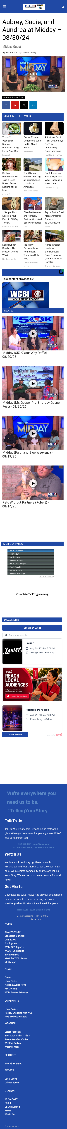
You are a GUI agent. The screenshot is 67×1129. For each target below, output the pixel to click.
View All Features (13, 1063)
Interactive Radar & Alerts (18, 1035)
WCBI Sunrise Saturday (16, 992)
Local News (11, 981)
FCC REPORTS (42, 916)
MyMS (8, 1110)
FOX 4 (8, 1102)
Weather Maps (12, 1046)
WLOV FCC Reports (14, 950)
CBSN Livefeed (12, 1106)
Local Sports (11, 1078)
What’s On (10, 1114)
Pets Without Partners (16, 1016)
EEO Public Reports (32, 919)
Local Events (11, 1009)
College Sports (12, 1082)
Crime (8, 977)
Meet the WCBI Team (16, 958)
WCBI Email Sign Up (40, 910)
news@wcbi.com (41, 844)
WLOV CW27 (11, 1099)
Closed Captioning (25, 916)
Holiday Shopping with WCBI (19, 1012)
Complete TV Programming (32, 594)
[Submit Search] (62, 6)
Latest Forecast (13, 1031)
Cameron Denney (29, 52)
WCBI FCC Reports (14, 947)
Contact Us (10, 939)
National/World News (15, 984)
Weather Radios (13, 1043)
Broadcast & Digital (14, 935)
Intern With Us (12, 954)
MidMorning (11, 988)
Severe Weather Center (16, 1039)
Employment (11, 943)
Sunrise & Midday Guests (13, 97)
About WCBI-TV (12, 932)
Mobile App (22, 910)
